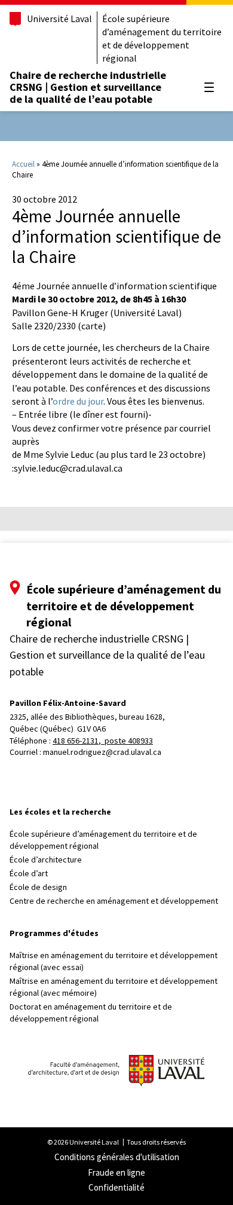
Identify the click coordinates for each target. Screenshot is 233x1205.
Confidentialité (116, 1187)
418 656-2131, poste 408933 (103, 740)
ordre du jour (78, 401)
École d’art (29, 873)
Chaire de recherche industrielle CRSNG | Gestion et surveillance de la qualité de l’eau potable (88, 87)
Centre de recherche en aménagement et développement (114, 900)
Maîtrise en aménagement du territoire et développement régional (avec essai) (113, 961)
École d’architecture (46, 859)
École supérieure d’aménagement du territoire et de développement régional (162, 38)
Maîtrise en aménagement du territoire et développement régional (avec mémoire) (113, 986)
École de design (38, 887)
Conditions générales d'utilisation (116, 1157)
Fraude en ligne (116, 1172)
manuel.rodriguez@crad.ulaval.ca (102, 752)
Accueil (23, 164)
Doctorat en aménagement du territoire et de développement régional (91, 1012)
